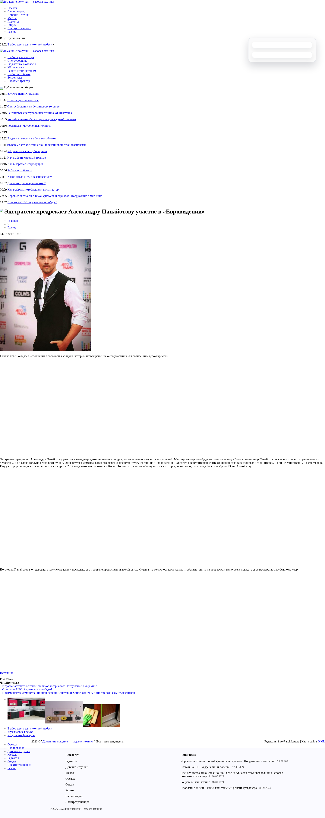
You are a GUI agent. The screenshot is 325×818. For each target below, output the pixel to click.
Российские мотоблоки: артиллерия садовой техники (42, 119)
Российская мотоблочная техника (29, 125)
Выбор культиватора (21, 57)
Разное (12, 31)
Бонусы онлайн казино (195, 782)
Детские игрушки (19, 14)
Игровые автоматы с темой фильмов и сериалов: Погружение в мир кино (55, 196)
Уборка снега (16, 67)
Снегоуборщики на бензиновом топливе (33, 106)
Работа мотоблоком (20, 170)
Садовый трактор (19, 80)
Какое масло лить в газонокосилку (30, 176)
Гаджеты (13, 21)
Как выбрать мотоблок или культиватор (33, 189)
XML (321, 741)
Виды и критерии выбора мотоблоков (32, 138)
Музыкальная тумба (20, 731)
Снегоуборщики (18, 60)
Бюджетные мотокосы (22, 64)
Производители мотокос (23, 100)
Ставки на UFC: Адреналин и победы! (32, 202)
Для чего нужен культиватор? (27, 183)
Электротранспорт (19, 28)
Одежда (12, 8)
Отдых (12, 24)
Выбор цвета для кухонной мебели (30, 44)
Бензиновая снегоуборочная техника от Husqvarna (40, 112)
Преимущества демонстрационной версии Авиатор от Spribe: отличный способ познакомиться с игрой (68, 692)
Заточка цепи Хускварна (23, 93)
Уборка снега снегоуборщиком (27, 151)
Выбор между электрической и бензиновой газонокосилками (46, 144)
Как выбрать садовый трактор (26, 157)
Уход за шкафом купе (21, 735)
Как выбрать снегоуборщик (25, 164)
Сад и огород (16, 11)
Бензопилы (15, 77)
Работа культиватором (22, 70)
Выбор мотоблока (19, 74)
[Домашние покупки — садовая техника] (27, 1)
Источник (6, 672)
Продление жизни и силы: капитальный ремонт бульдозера (219, 787)
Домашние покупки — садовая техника (68, 741)
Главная (13, 220)
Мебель (12, 18)
